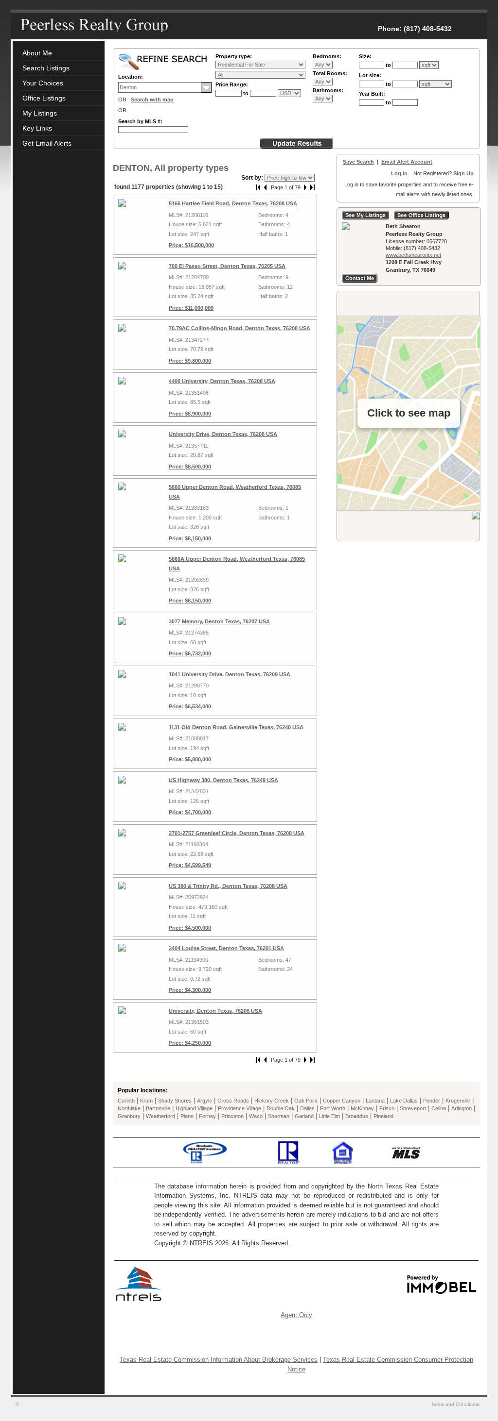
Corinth (126, 1100)
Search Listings (46, 68)
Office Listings (44, 98)
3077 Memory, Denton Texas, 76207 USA (219, 621)
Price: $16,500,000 (191, 245)
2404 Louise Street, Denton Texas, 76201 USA (226, 948)
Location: (130, 77)
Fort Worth (332, 1108)
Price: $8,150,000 (190, 538)
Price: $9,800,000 (190, 361)
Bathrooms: (328, 90)
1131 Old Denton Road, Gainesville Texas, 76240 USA (236, 727)
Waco (256, 1116)
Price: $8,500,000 (190, 466)
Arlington (461, 1108)
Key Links (37, 128)
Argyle (204, 1100)
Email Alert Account (406, 162)
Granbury (129, 1116)
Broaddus (356, 1116)
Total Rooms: (330, 73)
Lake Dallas (404, 1100)
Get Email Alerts (46, 143)
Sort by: (253, 177)
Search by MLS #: (140, 121)
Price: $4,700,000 (190, 812)
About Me (37, 53)
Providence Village (239, 1108)
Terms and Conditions (456, 1404)
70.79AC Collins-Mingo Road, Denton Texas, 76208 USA (239, 328)
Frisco (386, 1108)
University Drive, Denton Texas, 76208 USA (223, 434)
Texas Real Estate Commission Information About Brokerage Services (219, 1359)
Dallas (307, 1108)
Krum (146, 1100)
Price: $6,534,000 (190, 706)
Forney (207, 1116)
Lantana (375, 1100)
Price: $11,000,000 (191, 308)
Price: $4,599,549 (190, 865)
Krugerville (457, 1100)
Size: (365, 56)
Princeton (232, 1116)
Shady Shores (175, 1100)
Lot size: (370, 75)
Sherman (278, 1116)
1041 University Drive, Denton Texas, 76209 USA (229, 674)
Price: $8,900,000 (190, 414)
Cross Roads (233, 1100)
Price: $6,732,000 (190, 653)
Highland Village (194, 1108)
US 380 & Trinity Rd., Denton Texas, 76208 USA (228, 886)
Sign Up (463, 173)
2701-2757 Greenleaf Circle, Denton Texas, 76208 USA (236, 833)
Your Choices (42, 83)
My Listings (39, 113)
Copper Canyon (341, 1100)
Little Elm (329, 1116)
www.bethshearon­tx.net (413, 255)
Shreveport (413, 1108)
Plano (187, 1116)
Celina (438, 1108)
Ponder (431, 1100)
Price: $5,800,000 (190, 759)
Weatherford (160, 1116)
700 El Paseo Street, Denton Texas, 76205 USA (227, 266)
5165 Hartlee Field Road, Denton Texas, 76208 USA (233, 203)
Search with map (152, 99)
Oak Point (306, 1100)
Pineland (383, 1116)
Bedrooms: (327, 56)
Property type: (233, 56)
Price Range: (231, 84)
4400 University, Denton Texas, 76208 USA (222, 381)
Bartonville (158, 1108)
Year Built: (372, 94)
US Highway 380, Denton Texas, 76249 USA (223, 780)
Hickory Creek (271, 1100)
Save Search (358, 162)
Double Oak (281, 1108)
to (246, 93)
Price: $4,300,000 (190, 990)
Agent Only (296, 1315)
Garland (304, 1116)
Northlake (129, 1108)
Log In (399, 173)
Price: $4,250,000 (190, 1043)
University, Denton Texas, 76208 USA (215, 1011)
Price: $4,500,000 (190, 928)
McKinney (362, 1108)
